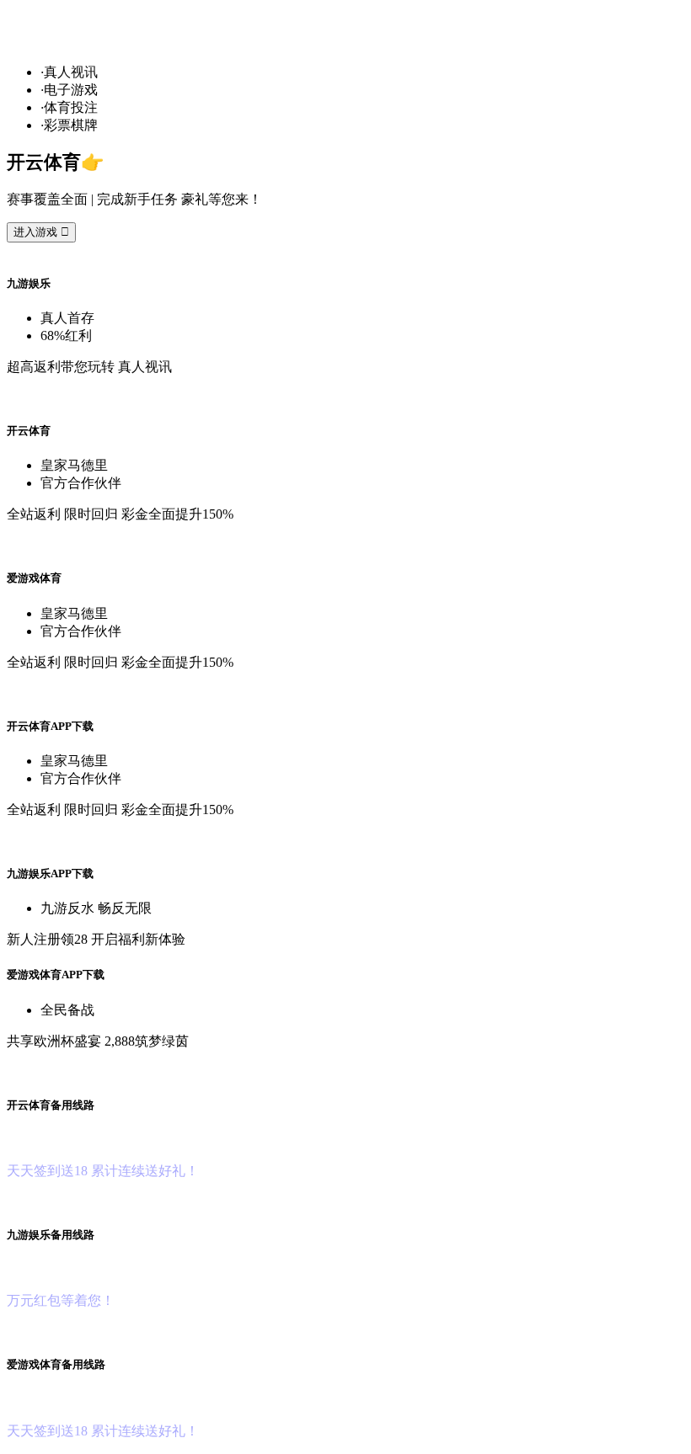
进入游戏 (41, 232)
